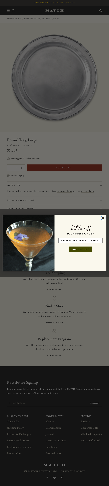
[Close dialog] (103, 218)
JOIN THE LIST (80, 249)
